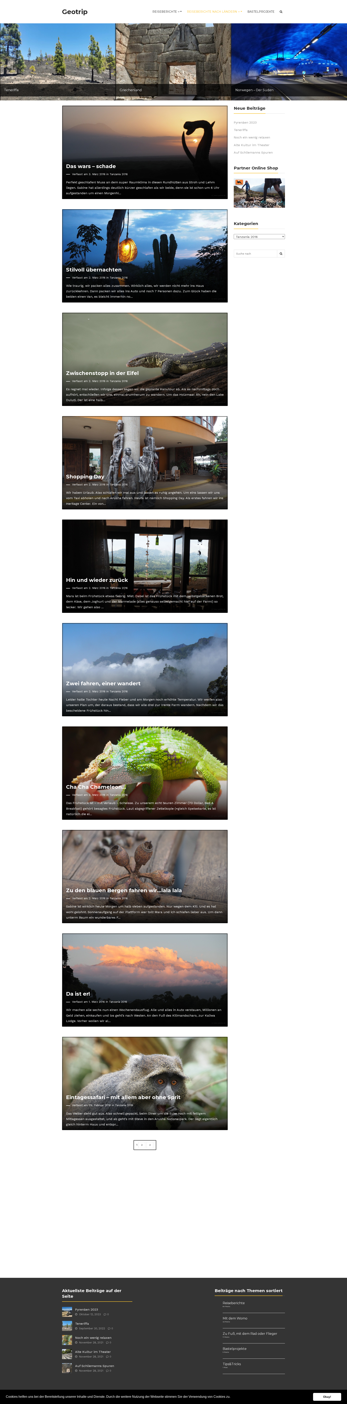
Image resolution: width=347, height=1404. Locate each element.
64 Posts (226, 1306)
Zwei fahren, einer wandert (103, 683)
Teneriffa (241, 130)
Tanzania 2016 (119, 174)
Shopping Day (85, 476)
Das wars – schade (91, 166)
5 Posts (226, 1352)
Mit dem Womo (235, 1318)
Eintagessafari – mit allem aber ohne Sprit (123, 1097)
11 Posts (226, 1337)
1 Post (225, 1367)
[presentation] (8, 63)
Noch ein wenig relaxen (252, 137)
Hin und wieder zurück (97, 580)
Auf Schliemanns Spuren (253, 152)
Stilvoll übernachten (94, 269)
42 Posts (226, 1322)
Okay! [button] (327, 1396)
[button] (231, 1397)
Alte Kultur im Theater (251, 145)
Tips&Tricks (232, 1364)
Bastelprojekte (261, 11)
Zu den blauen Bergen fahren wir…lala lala (124, 890)
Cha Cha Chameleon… (96, 787)
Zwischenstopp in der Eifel (102, 373)
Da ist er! (78, 994)
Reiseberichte (165, 11)
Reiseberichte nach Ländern (212, 11)
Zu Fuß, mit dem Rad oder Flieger (250, 1334)
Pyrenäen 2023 (245, 122)
